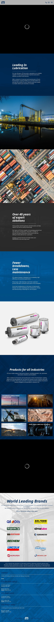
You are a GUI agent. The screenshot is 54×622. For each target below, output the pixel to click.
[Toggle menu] (52, 2)
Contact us (15, 237)
